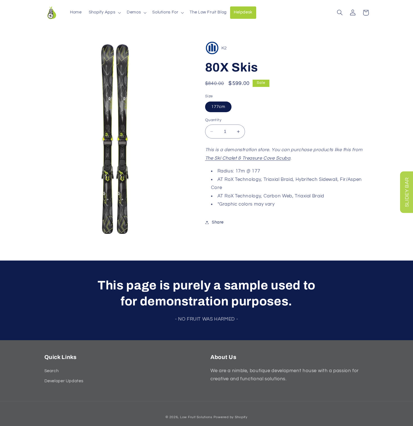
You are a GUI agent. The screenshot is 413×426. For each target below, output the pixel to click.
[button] (104, 12)
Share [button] (218, 222)
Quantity (213, 120)
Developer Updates (63, 381)
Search (51, 371)
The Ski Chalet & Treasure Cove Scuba (248, 157)
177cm (218, 107)
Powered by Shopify (231, 417)
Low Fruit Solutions (196, 417)
